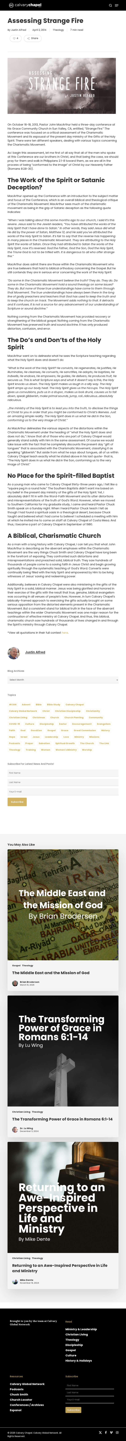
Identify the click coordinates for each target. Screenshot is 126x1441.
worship (87, 749)
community (96, 717)
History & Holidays (78, 1361)
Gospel (16, 965)
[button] (116, 5)
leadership (51, 736)
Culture (29, 724)
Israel (24, 736)
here (65, 633)
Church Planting (73, 717)
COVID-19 (14, 724)
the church (87, 743)
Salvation (44, 743)
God (22, 730)
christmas (39, 717)
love (66, 736)
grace (64, 730)
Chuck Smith (19, 1394)
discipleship (47, 724)
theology (14, 749)
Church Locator (21, 1400)
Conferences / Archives (27, 1405)
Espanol (15, 1410)
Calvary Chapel (75, 704)
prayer (29, 743)
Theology (58, 30)
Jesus (36, 736)
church (54, 717)
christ (46, 711)
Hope (12, 736)
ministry (79, 736)
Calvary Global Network (23, 711)
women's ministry (66, 749)
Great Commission (85, 730)
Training (31, 749)
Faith (12, 730)
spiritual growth (65, 743)
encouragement (82, 724)
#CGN (12, 704)
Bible (39, 704)
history (105, 730)
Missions (94, 736)
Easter (63, 724)
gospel (51, 730)
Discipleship (74, 1345)
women (45, 749)
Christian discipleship (68, 711)
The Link (104, 743)
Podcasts (17, 1389)
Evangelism (103, 724)
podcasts (14, 743)
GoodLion (36, 730)
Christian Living (18, 717)
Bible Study (53, 704)
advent (26, 704)
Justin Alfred (18, 30)
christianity (93, 711)
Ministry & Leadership (81, 1329)
